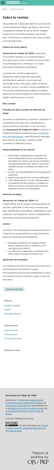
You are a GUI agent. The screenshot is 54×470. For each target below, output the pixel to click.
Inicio (5, 9)
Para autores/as (10, 334)
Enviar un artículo (14, 289)
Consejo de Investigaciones (18, 405)
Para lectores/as (10, 330)
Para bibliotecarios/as (13, 338)
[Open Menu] (3, 3)
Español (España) (12, 305)
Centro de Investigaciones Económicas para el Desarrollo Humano (24, 401)
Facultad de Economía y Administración (26, 408)
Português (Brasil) (12, 313)
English (7, 309)
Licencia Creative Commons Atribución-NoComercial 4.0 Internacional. (27, 428)
